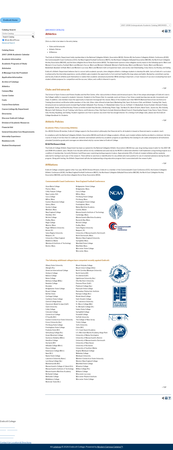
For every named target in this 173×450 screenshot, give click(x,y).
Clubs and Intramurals (57, 46)
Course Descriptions (10, 104)
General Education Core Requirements (18, 132)
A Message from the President (15, 73)
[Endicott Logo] (27, 16)
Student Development (11, 145)
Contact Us (5, 442)
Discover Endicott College (13, 118)
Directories (7, 114)
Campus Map (7, 91)
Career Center (8, 95)
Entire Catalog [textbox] (8, 33)
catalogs (57, 447)
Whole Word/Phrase (12, 40)
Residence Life (8, 141)
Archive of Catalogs (10, 82)
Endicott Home (10, 20)
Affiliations (53, 52)
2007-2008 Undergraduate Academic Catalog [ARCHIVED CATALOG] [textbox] (146, 25)
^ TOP (164, 88)
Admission (6, 68)
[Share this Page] (162, 31)
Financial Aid (7, 127)
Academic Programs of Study (14, 64)
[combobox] (145, 25)
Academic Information (11, 59)
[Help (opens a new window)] (169, 31)
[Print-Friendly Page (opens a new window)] (166, 31)
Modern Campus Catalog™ (110, 447)
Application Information (12, 77)
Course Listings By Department (15, 109)
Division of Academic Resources (15, 123)
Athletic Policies (55, 49)
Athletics (6, 86)
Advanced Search (8, 43)
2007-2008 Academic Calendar (16, 54)
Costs (4, 100)
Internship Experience (11, 136)
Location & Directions (21, 442)
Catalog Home (8, 50)
